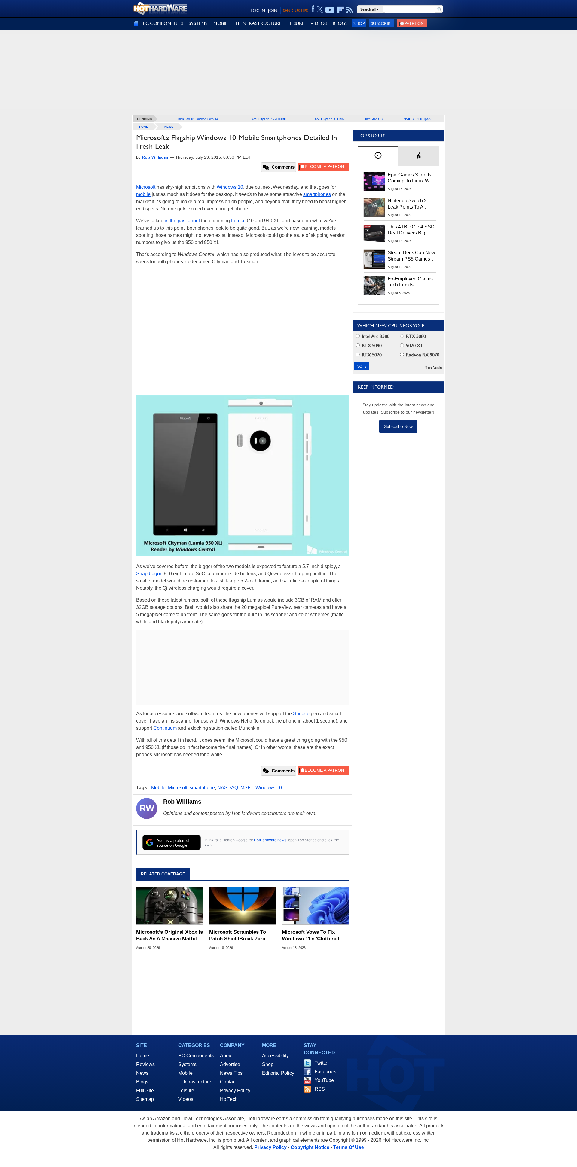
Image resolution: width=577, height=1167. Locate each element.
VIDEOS (318, 23)
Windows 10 (230, 187)
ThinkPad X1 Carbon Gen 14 (197, 118)
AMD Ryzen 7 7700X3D (269, 118)
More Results (433, 368)
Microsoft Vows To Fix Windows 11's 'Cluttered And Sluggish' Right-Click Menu (312, 935)
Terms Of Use (348, 1147)
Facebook (325, 1071)
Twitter (322, 1062)
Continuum (165, 728)
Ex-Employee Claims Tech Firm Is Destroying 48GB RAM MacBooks (410, 282)
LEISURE (296, 23)
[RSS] (349, 9)
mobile (143, 194)
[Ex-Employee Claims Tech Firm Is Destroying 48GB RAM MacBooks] (374, 285)
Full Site (145, 1090)
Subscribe (382, 23)
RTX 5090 (371, 345)
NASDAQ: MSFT (235, 787)
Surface (301, 713)
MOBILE (221, 23)
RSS (320, 1089)
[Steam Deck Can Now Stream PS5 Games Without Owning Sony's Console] (374, 259)
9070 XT (414, 345)
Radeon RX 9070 (422, 355)
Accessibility (275, 1055)
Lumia (237, 220)
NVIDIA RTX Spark (418, 118)
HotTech (229, 1099)
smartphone (202, 787)
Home (142, 1055)
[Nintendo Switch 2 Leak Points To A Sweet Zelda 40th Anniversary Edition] (374, 207)
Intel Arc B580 (375, 336)
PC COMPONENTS (163, 23)
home (143, 126)
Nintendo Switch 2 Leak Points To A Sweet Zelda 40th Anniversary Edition (408, 204)
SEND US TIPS (295, 10)
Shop (359, 23)
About (226, 1055)
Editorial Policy (278, 1073)
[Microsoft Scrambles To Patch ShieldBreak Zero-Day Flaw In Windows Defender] (242, 906)
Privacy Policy (235, 1090)
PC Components (196, 1055)
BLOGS (340, 23)
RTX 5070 (371, 355)
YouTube (324, 1080)
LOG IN (258, 10)
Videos (185, 1099)
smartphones (317, 194)
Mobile (158, 787)
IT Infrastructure (194, 1081)
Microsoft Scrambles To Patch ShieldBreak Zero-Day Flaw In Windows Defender (238, 935)
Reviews (145, 1064)
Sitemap (145, 1099)
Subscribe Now (398, 426)
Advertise (230, 1064)
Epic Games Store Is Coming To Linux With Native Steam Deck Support (411, 178)
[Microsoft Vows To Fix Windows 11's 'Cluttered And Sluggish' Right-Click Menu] (315, 906)
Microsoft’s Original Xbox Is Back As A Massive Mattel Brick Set (169, 935)
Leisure (186, 1090)
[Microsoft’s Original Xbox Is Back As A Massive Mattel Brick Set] (169, 906)
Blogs (142, 1081)
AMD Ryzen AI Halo (329, 118)
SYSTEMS (198, 23)
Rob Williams (182, 801)
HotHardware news (270, 840)
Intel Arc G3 (374, 118)
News (168, 126)
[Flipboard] (340, 9)
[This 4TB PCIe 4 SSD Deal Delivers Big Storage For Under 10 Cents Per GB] (374, 233)
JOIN (272, 10)
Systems (187, 1064)
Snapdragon (149, 573)
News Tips (231, 1073)
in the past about (182, 220)
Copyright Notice (310, 1147)
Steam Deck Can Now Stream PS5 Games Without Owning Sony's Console (411, 256)
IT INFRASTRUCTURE (259, 23)
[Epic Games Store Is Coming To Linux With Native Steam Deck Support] (374, 181)
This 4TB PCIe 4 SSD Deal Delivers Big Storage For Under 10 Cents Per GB (411, 230)
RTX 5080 (415, 336)
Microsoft (145, 187)
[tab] (378, 156)
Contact (228, 1081)
